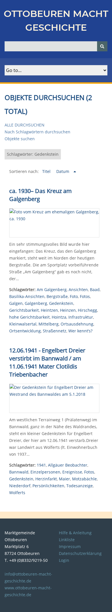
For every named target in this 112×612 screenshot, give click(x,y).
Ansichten (78, 289)
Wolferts (17, 492)
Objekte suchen (20, 138)
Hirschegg (87, 310)
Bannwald (18, 472)
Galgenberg (36, 303)
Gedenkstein (61, 303)
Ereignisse (72, 472)
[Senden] (102, 46)
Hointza (59, 317)
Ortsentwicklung (25, 331)
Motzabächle (84, 479)
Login (64, 560)
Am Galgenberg (52, 289)
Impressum (70, 546)
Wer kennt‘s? (80, 331)
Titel (47, 171)
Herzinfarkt (46, 479)
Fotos (85, 296)
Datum (63, 171)
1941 (41, 465)
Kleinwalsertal (22, 324)
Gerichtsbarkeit (24, 310)
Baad (95, 289)
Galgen (16, 303)
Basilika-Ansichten (27, 296)
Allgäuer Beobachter (67, 465)
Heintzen (49, 310)
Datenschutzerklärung (80, 553)
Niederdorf (19, 485)
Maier (64, 479)
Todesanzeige (79, 485)
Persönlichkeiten (48, 485)
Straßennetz (54, 331)
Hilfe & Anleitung (75, 532)
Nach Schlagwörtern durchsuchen (37, 132)
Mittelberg (48, 324)
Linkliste (67, 539)
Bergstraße (57, 296)
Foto (74, 296)
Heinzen (68, 310)
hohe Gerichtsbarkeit (29, 317)
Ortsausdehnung (77, 324)
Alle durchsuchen (25, 125)
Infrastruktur (80, 317)
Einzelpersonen (45, 472)
